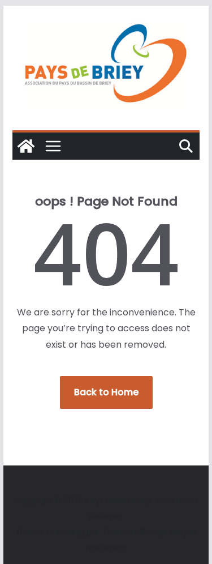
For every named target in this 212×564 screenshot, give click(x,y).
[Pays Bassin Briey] (26, 146)
